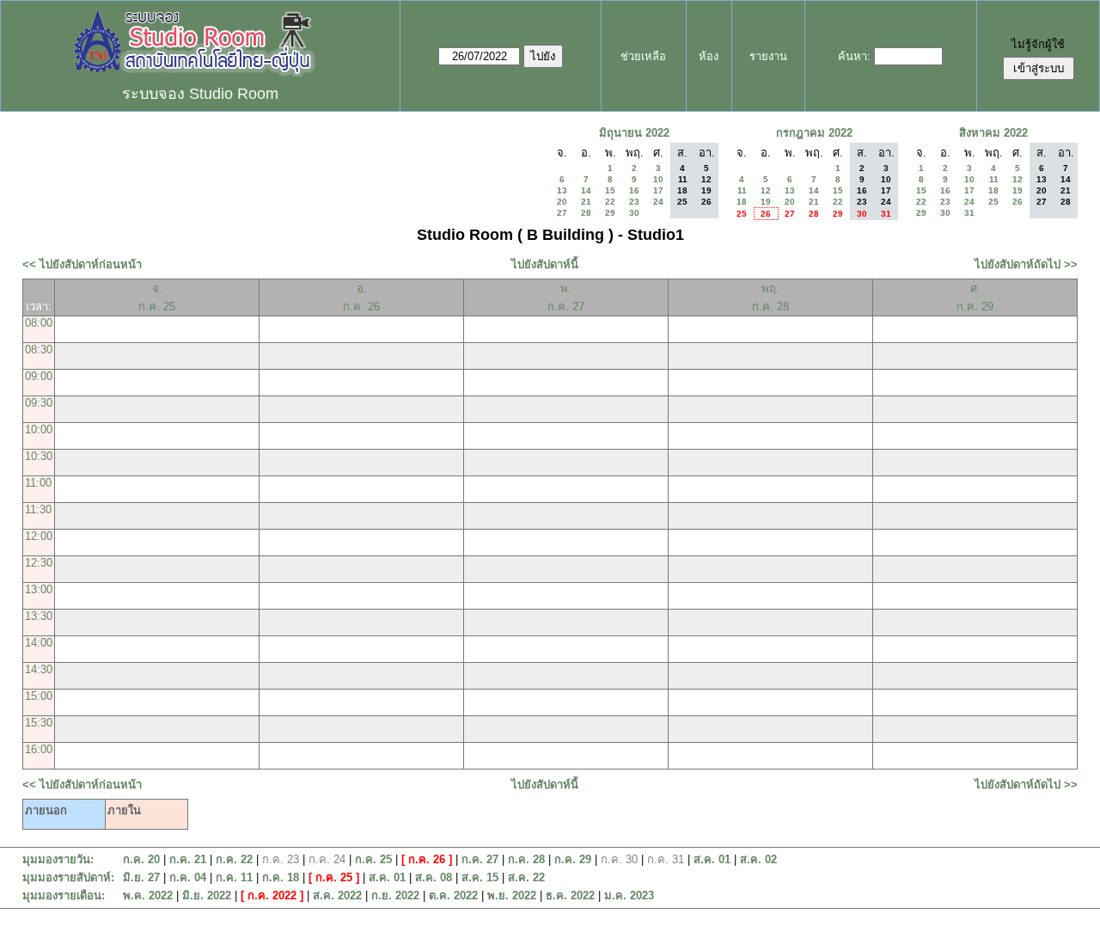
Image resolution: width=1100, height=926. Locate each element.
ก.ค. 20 (141, 859)
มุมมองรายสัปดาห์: (68, 877)
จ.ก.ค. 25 (156, 297)
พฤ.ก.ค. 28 (770, 297)
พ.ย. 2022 (511, 895)
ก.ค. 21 (187, 859)
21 (586, 201)
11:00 (38, 482)
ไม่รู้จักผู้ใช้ (1038, 44)
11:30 (38, 509)
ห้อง (708, 56)
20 (562, 201)
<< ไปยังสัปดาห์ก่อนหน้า (82, 264)
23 (634, 201)
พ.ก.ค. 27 (565, 297)
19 (766, 201)
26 (766, 213)
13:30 (38, 616)
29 (610, 213)
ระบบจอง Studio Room (200, 93)
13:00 (38, 589)
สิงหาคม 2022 (993, 132)
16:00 (38, 749)
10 (658, 179)
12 (766, 190)
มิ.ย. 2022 (206, 895)
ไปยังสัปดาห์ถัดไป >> (1026, 264)
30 (634, 213)
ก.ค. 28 (526, 859)
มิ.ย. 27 (141, 877)
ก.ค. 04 (187, 877)
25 (741, 213)
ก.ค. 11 (234, 877)
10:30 (38, 456)
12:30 (38, 562)
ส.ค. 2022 (337, 895)
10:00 (38, 429)
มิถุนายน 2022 (634, 132)
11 (742, 190)
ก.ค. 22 (234, 859)
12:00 (38, 536)
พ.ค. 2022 (148, 895)
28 (586, 213)
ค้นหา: (854, 56)
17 (658, 190)
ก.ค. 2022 (272, 895)
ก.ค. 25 (373, 859)
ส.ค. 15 (479, 877)
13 (562, 190)
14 (586, 190)
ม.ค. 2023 (629, 895)
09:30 (38, 402)
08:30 (38, 349)
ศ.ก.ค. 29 (974, 297)
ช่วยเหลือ (643, 56)
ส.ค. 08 (433, 877)
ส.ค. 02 (758, 859)
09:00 (38, 376)
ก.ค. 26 (426, 859)
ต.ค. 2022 (453, 895)
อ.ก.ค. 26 (361, 297)
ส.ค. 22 (526, 877)
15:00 (38, 696)
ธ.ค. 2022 (570, 895)
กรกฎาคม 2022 (814, 132)
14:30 (38, 669)
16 (634, 190)
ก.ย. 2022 (395, 895)
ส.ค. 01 (712, 859)
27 (562, 213)
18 (741, 201)
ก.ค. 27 (479, 859)
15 (610, 190)
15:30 (38, 722)
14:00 (38, 642)
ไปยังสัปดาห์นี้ (544, 264)
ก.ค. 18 (280, 877)
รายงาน (768, 56)
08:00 (38, 322)
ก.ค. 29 (572, 859)
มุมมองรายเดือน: (63, 895)
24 (658, 201)
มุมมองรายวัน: (58, 859)
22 (610, 201)
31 (969, 213)
